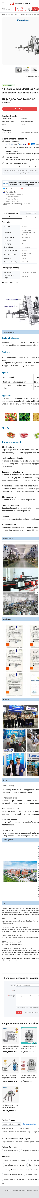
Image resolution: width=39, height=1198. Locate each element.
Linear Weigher (24, 1128)
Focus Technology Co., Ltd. (25, 1190)
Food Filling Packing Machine (13, 1175)
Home (3, 14)
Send (19, 1012)
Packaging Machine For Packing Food (15, 1170)
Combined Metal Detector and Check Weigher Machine (11, 1132)
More (4, 1183)
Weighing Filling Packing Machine (14, 1179)
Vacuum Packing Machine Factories (15, 1160)
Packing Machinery (26, 14)
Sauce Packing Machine (11, 1151)
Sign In (5, 204)
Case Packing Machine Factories (14, 1165)
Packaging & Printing (13, 14)
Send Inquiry (19, 109)
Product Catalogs (30, 1124)
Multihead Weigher (8, 1128)
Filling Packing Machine (29, 1151)
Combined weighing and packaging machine (29, 1132)
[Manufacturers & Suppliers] (20, 3)
